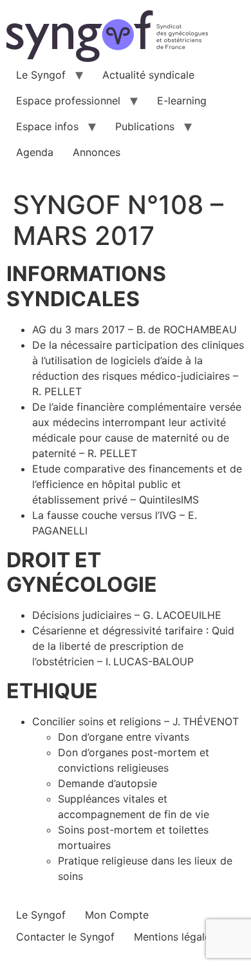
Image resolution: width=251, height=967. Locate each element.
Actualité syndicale (148, 74)
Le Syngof (41, 74)
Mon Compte (117, 914)
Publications (144, 126)
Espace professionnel (68, 100)
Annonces (96, 152)
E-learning (182, 100)
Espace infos (47, 126)
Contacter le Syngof (65, 936)
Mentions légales (175, 936)
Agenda (34, 152)
